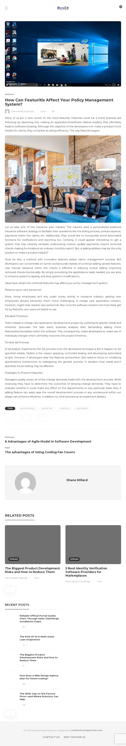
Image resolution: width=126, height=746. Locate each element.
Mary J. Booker (11, 578)
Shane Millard (17, 111)
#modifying (47, 408)
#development (27, 408)
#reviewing (82, 408)
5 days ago (22, 578)
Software (9, 94)
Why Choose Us (74, 737)
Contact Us (51, 737)
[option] (32, 553)
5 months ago (84, 581)
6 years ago (29, 111)
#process (64, 408)
